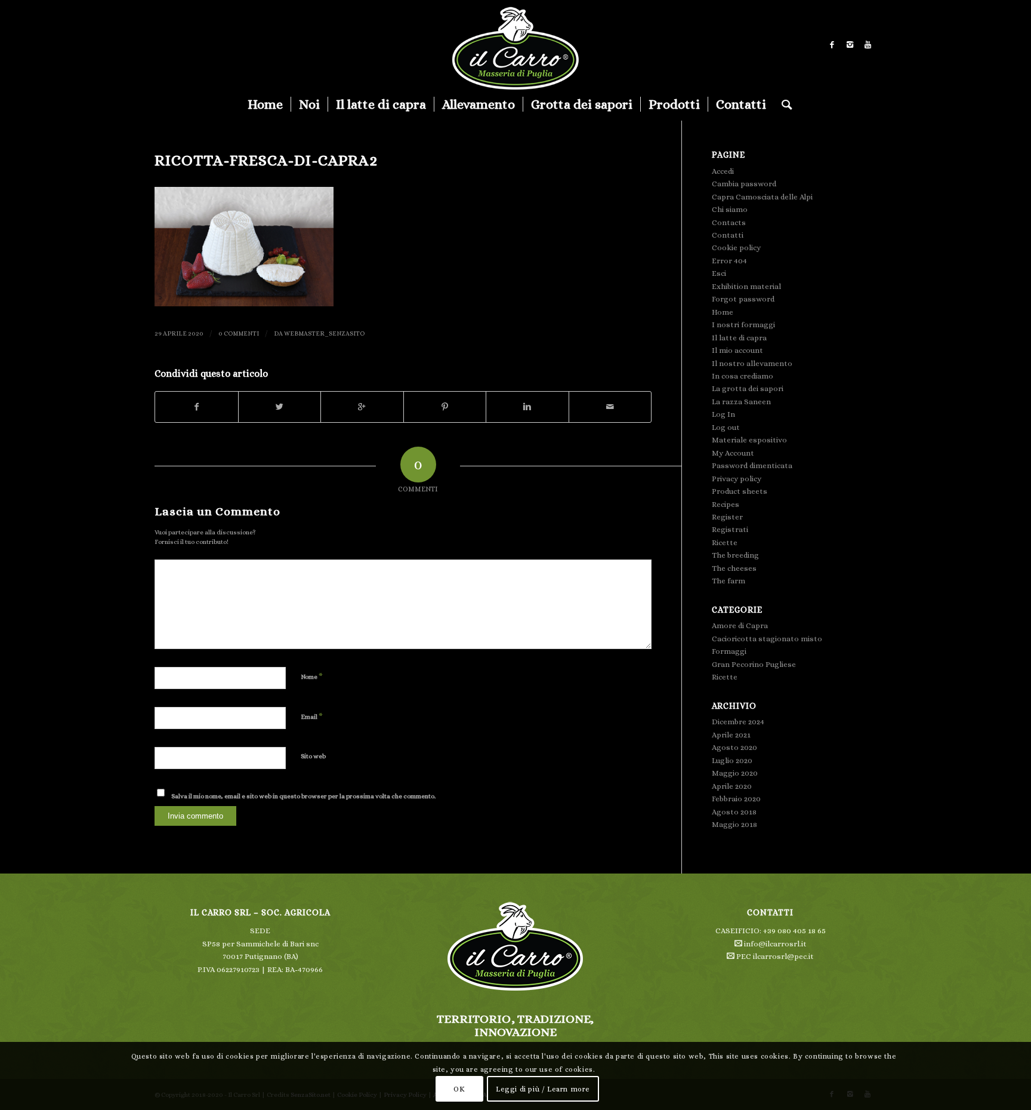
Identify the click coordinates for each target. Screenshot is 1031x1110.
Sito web (313, 756)
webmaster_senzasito (324, 333)
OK (459, 1089)
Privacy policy (736, 478)
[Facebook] (832, 45)
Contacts (729, 222)
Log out (726, 427)
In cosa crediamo (742, 375)
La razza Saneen (741, 401)
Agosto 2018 (734, 811)
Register (727, 516)
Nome (312, 676)
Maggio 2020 (735, 772)
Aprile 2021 (731, 734)
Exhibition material (746, 286)
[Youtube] (867, 45)
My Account (733, 452)
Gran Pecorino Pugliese (754, 664)
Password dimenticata (752, 465)
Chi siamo (730, 209)
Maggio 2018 (734, 824)
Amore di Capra (740, 625)
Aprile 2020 (732, 786)
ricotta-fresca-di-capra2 (266, 160)
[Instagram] (850, 45)
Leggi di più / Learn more (543, 1089)
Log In (723, 414)
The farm (728, 580)
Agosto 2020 (734, 747)
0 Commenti (238, 333)
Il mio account (737, 350)
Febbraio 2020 (736, 798)
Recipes (725, 504)
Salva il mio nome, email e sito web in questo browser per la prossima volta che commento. (303, 796)
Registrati (730, 529)
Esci (719, 273)
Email (312, 716)
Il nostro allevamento (752, 363)
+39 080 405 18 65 (794, 930)
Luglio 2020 (732, 760)
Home (722, 312)
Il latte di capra (739, 337)
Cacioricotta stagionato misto (767, 638)
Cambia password (744, 183)
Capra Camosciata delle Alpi (762, 196)
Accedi (723, 171)
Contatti (727, 234)
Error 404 (729, 260)
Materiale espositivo (749, 439)
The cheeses (734, 568)
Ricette (724, 542)
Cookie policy (736, 247)
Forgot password (743, 298)
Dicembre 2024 (738, 721)
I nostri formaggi (743, 324)
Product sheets (739, 491)
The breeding (735, 555)
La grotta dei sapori (747, 388)
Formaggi (729, 651)
